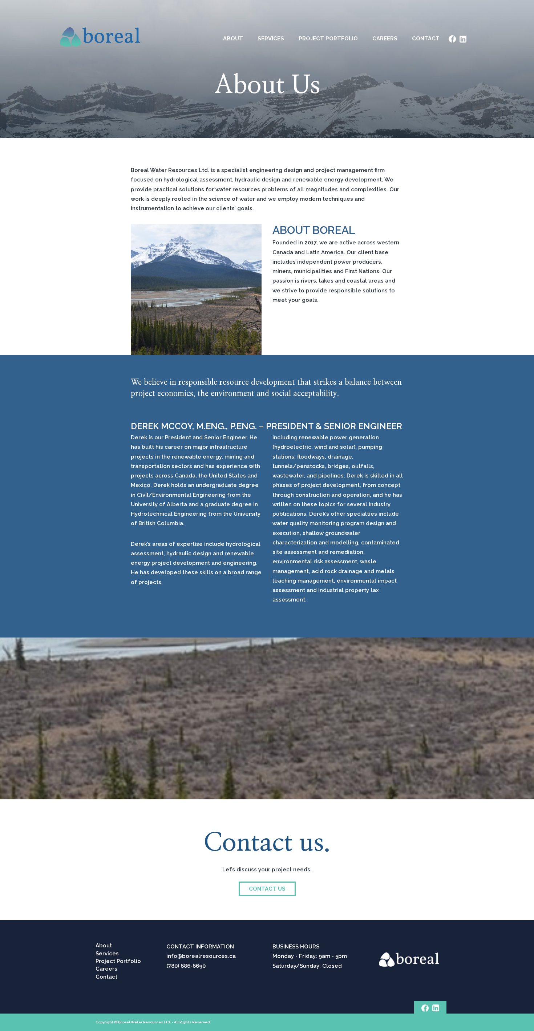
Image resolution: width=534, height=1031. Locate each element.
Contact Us (267, 889)
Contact (426, 38)
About (233, 38)
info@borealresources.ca (201, 956)
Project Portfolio (328, 38)
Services (271, 38)
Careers (384, 38)
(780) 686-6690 (186, 966)
